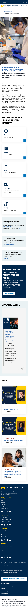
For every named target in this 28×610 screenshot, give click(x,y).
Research (4, 528)
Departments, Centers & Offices (8, 550)
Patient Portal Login (5, 521)
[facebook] (2, 511)
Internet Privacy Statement (8, 607)
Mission (3, 502)
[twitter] (7, 511)
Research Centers (5, 534)
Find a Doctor (4, 517)
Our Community (4, 548)
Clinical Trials (4, 530)
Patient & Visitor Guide (6, 519)
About (2, 500)
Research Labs (4, 532)
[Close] (25, 599)
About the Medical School (6, 552)
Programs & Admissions (6, 546)
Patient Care (4, 515)
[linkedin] (7, 540)
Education (4, 543)
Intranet (3, 554)
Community (3, 504)
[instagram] (4, 511)
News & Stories (4, 508)
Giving (2, 506)
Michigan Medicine (6, 498)
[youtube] (10, 511)
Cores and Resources (6, 536)
